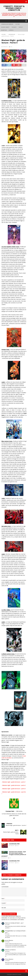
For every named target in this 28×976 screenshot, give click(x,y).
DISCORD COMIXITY (5, 27)
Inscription (4, 30)
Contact (21, 27)
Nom (3, 898)
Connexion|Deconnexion (7, 24)
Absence (11, 940)
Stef (10, 857)
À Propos (11, 30)
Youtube (17, 24)
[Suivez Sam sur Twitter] (14, 818)
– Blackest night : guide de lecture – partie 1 (14, 782)
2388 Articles (19, 811)
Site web (4, 907)
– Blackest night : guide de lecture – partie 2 (14, 785)
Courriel (4, 903)
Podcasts (14, 27)
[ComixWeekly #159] (5, 869)
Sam (11, 46)
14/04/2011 (5, 46)
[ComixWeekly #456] (5, 847)
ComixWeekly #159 (14, 861)
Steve (17, 845)
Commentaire (5, 886)
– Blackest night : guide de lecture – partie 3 (14, 788)
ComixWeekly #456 (14, 844)
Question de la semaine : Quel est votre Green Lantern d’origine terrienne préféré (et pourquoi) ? (14, 854)
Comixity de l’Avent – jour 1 (17, 923)
